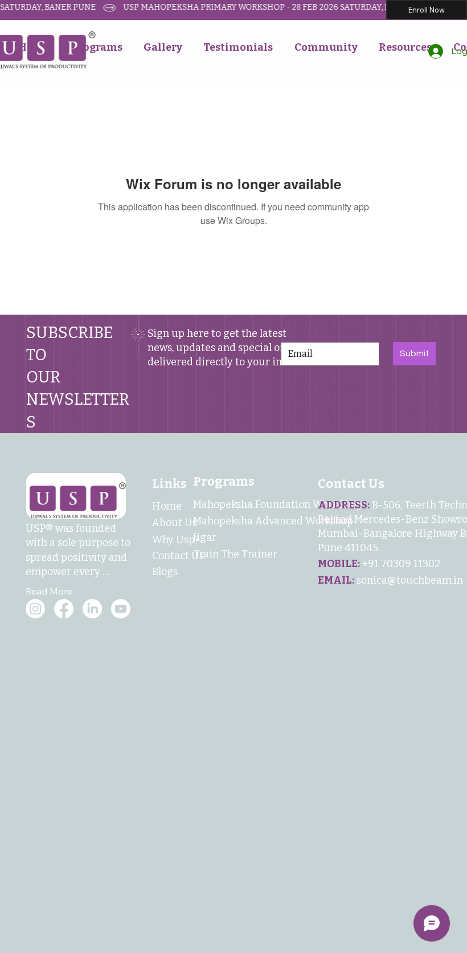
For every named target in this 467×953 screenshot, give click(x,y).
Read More (49, 591)
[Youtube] (120, 608)
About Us (174, 522)
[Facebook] (63, 608)
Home (167, 506)
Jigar (204, 537)
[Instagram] (35, 608)
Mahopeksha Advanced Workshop (273, 521)
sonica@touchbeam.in (410, 580)
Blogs (165, 571)
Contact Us (178, 555)
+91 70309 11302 (401, 563)
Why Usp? (175, 539)
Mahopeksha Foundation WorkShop (278, 504)
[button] (162, 47)
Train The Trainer (235, 554)
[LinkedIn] (92, 608)
